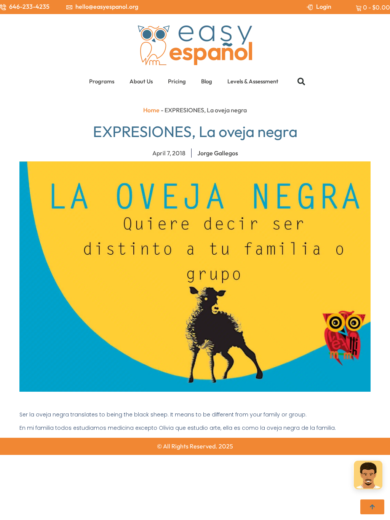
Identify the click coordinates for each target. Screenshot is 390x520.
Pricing (177, 81)
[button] (301, 81)
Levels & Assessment (252, 81)
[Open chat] (368, 475)
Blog (206, 81)
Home (151, 110)
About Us (141, 81)
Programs (101, 81)
